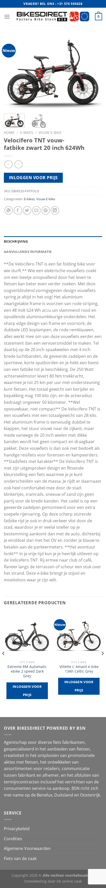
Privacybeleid (17, 828)
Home (9, 132)
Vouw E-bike (50, 132)
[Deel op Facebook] (18, 210)
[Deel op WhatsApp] (8, 210)
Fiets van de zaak (20, 858)
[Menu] (7, 16)
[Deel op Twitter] (27, 210)
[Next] (93, 73)
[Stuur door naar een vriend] (36, 210)
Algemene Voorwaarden (27, 848)
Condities (13, 838)
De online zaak (69, 881)
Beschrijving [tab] (16, 241)
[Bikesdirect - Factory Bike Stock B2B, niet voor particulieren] (53, 16)
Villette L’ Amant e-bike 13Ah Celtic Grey (79, 668)
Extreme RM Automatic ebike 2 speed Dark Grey (27, 671)
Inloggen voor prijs (33, 177)
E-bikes (26, 132)
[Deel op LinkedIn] (55, 210)
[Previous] (12, 73)
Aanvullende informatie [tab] (28, 251)
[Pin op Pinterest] (45, 210)
